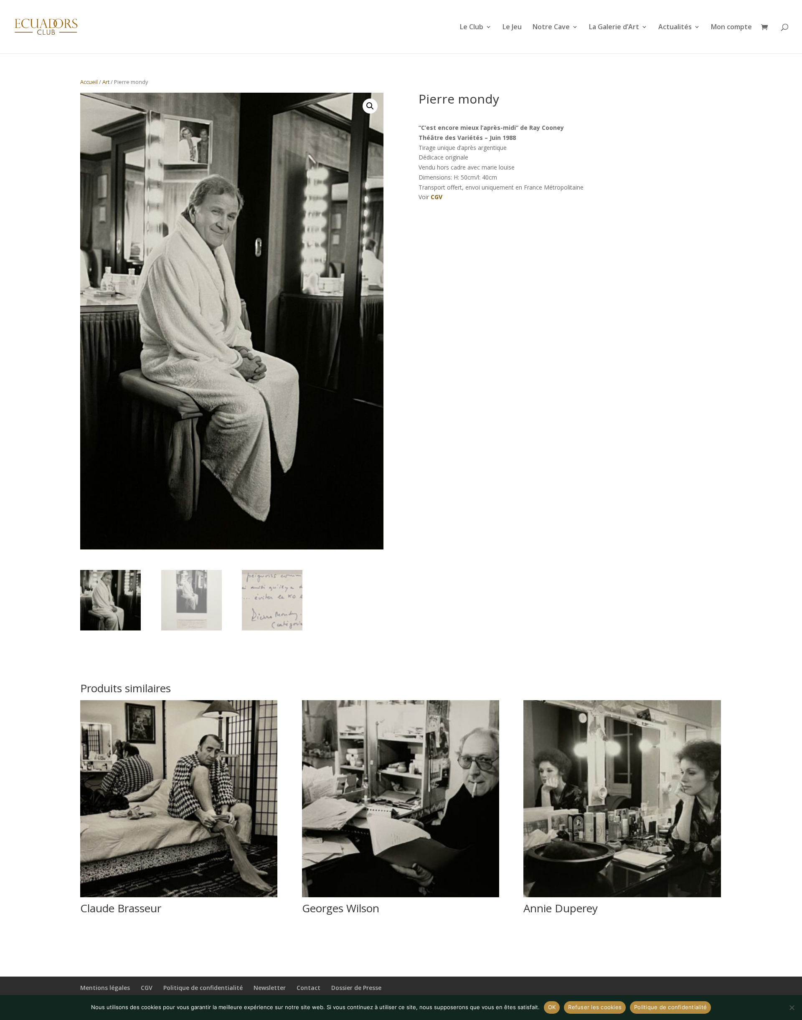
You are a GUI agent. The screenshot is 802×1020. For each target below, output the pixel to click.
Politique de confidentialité (203, 988)
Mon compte (731, 27)
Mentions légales (105, 988)
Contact (308, 988)
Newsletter (270, 988)
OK (552, 1007)
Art (105, 82)
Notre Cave (551, 27)
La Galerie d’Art (614, 27)
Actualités (675, 27)
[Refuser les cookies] (791, 1007)
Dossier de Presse (356, 988)
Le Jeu (512, 27)
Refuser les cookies (595, 1007)
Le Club (471, 27)
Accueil (89, 82)
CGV (436, 197)
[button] (370, 106)
